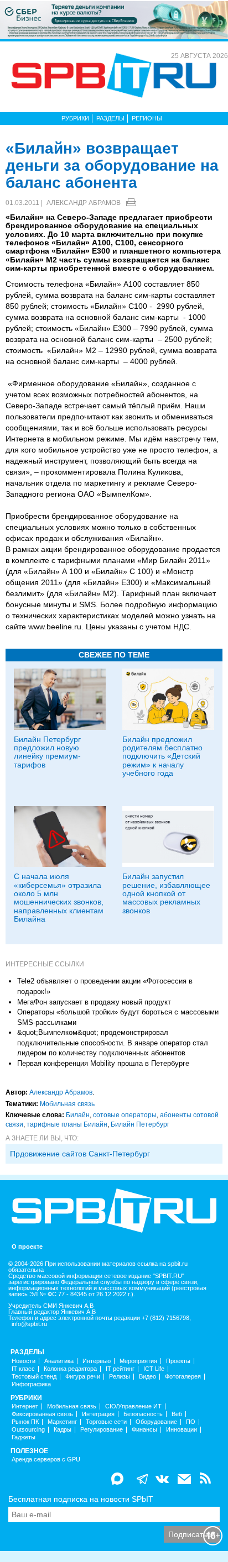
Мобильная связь (67, 1104)
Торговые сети (106, 1422)
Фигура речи (82, 1377)
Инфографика (31, 1384)
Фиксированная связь (42, 1414)
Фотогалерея (183, 1377)
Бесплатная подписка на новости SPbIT (80, 1499)
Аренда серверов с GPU (46, 1459)
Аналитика (59, 1361)
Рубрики (75, 118)
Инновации (181, 1430)
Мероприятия (138, 1361)
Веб (177, 1414)
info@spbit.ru (29, 1324)
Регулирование (101, 1430)
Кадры (62, 1430)
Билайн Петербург (140, 1124)
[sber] (114, 19)
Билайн (78, 1115)
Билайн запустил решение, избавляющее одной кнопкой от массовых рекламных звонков (166, 893)
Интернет (25, 1406)
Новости (23, 1361)
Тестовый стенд (34, 1377)
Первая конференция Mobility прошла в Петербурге (103, 1063)
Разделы (110, 118)
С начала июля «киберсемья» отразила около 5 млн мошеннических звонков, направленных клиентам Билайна (58, 897)
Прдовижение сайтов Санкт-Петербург (80, 1153)
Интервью (96, 1361)
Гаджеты (23, 1437)
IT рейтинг (120, 1369)
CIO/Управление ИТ (133, 1406)
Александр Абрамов (83, 203)
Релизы (119, 1377)
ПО (190, 1422)
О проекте (27, 1247)
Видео (147, 1377)
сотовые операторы (125, 1115)
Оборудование (156, 1422)
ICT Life (153, 1369)
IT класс (23, 1369)
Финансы (144, 1430)
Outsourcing (28, 1430)
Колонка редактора (70, 1369)
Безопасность (143, 1414)
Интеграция (98, 1414)
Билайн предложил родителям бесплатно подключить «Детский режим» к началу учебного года (162, 756)
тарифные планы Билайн (67, 1124)
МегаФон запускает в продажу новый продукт (94, 1002)
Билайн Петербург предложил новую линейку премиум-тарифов (47, 752)
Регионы (147, 118)
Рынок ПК (25, 1422)
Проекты (178, 1361)
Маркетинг (62, 1422)
